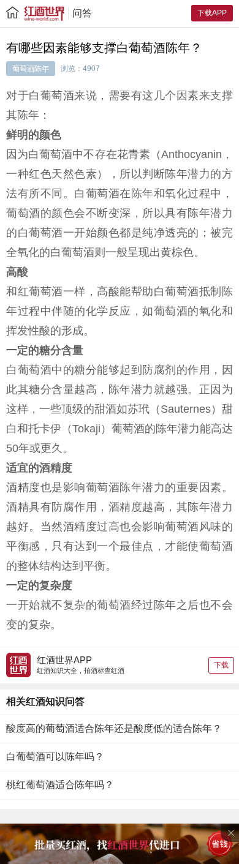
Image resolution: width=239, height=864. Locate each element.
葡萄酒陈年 (30, 68)
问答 (82, 13)
